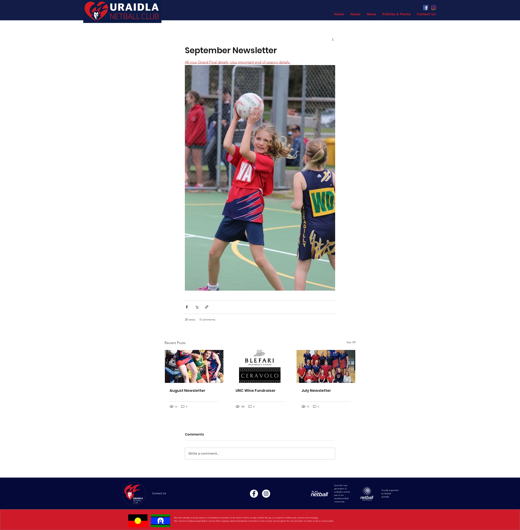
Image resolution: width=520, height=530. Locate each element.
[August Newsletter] (194, 366)
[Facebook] (425, 7)
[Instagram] (433, 7)
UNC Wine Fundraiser (256, 390)
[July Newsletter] (326, 366)
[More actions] (332, 39)
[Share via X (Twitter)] (197, 307)
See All (351, 342)
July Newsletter (316, 390)
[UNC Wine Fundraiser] (260, 366)
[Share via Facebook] (187, 307)
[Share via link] (207, 307)
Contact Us (159, 493)
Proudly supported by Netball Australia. (389, 493)
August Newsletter (187, 390)
